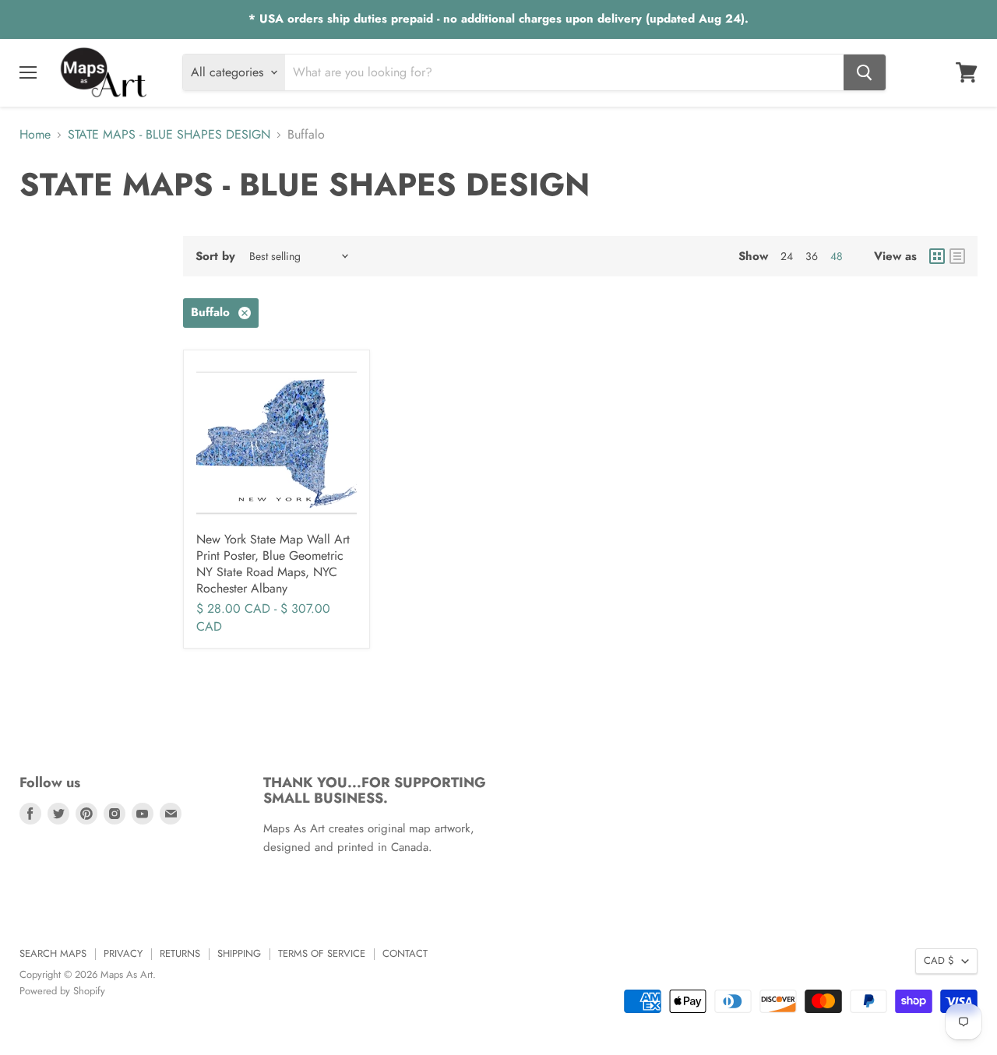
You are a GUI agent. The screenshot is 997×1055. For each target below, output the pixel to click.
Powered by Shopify (62, 990)
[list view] (957, 256)
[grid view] (937, 256)
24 (786, 256)
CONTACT (405, 953)
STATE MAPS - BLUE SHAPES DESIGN (169, 135)
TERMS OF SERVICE (321, 953)
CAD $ (939, 960)
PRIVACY (123, 953)
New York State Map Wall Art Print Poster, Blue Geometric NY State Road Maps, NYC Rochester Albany (273, 563)
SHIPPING (239, 953)
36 (811, 256)
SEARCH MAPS (52, 953)
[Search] (865, 72)
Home (35, 135)
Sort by (215, 256)
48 (836, 256)
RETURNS (180, 953)
